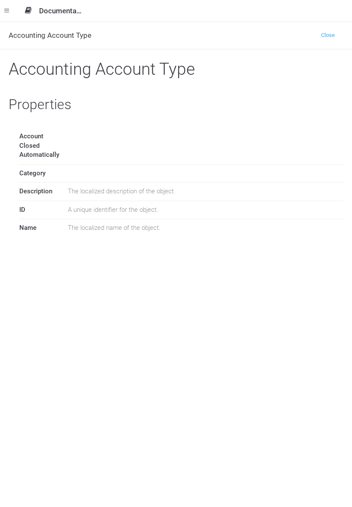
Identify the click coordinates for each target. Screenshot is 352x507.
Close (328, 35)
